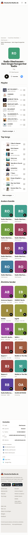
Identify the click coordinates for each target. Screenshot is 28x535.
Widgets (3, 514)
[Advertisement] (14, 21)
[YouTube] (24, 90)
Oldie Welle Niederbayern (18, 502)
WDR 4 (17, 337)
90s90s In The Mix (21, 374)
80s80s (3, 319)
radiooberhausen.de (20, 440)
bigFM (17, 319)
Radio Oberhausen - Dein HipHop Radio (21, 219)
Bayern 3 (4, 374)
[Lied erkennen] (21, 76)
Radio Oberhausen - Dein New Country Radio (21, 238)
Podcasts (3, 493)
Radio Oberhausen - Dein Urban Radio (7, 238)
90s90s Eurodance (19, 493)
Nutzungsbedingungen (17, 524)
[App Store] (6, 484)
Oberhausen (4, 40)
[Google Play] (17, 484)
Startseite (3, 38)
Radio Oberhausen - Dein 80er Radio (21, 275)
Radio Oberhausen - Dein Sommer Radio (21, 256)
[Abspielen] (7, 76)
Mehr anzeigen (7, 195)
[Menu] (25, 2)
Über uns (3, 508)
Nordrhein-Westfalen (13, 38)
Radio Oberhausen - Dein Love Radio (7, 275)
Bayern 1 (4, 356)
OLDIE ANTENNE (20, 393)
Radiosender (4, 491)
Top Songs (3, 496)
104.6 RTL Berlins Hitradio (7, 337)
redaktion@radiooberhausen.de (17, 436)
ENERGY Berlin (20, 300)
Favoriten (15, 76)
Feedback (3, 516)
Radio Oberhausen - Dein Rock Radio (7, 219)
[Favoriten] (22, 2)
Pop (14, 69)
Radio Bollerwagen (7, 393)
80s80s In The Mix (21, 356)
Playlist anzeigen (8, 131)
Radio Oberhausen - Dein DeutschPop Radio (7, 256)
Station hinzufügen (6, 511)
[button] (7, 211)
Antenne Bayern (6, 300)
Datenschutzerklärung (6, 524)
